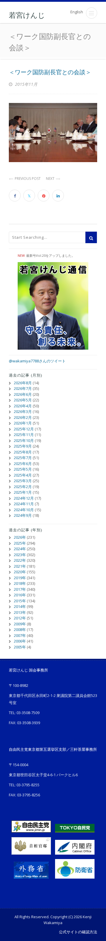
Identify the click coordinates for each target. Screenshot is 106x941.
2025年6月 (23, 463)
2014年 (20, 606)
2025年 (20, 543)
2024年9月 (23, 515)
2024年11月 (24, 503)
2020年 (20, 571)
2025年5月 (23, 469)
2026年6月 (23, 394)
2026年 (20, 537)
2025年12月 (24, 429)
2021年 (20, 566)
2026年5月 (23, 400)
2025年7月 (23, 457)
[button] (91, 13)
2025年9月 (23, 446)
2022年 (20, 560)
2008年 (20, 629)
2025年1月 (23, 492)
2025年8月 (23, 452)
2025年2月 (23, 486)
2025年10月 (24, 440)
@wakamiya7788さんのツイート (37, 361)
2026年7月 (23, 388)
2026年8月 (23, 382)
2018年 (20, 583)
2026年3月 (23, 411)
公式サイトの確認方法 (78, 931)
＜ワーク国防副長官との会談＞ (50, 72)
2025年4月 (23, 475)
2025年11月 (24, 434)
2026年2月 (23, 417)
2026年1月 (23, 423)
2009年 (20, 624)
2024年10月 (24, 509)
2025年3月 (23, 480)
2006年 (20, 641)
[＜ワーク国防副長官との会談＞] (53, 132)
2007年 (20, 635)
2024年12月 (24, 498)
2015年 (20, 600)
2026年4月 (23, 406)
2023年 (20, 554)
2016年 (20, 595)
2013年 (20, 612)
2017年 (20, 589)
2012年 (20, 618)
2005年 (20, 647)
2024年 (20, 548)
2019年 (20, 577)
